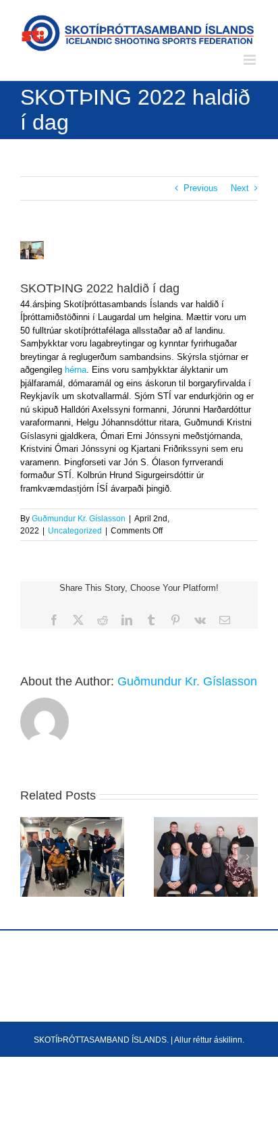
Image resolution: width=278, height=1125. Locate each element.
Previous (201, 188)
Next (240, 188)
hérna (75, 370)
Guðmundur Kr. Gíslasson (79, 518)
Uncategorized (75, 530)
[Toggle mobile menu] (251, 60)
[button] (30, 857)
